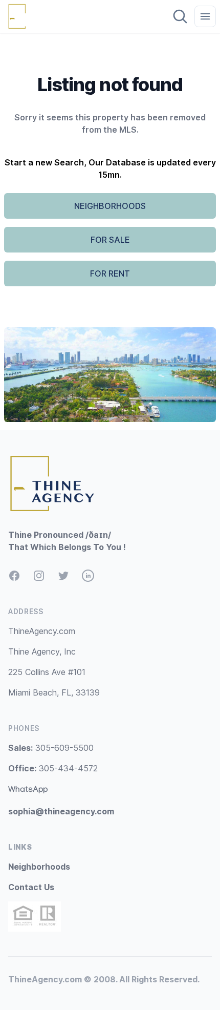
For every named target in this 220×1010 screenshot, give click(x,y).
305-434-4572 (53, 768)
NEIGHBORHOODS (110, 206)
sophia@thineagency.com (61, 811)
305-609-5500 (51, 748)
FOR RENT (110, 273)
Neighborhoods (39, 866)
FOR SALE (110, 240)
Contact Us (31, 887)
